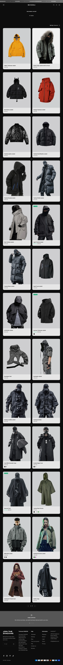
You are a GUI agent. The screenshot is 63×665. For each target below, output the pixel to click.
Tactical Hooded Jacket (9, 198)
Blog (32, 639)
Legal (43, 639)
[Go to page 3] (28, 606)
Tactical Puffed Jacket (38, 198)
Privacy (44, 643)
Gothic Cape (36, 598)
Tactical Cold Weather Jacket (40, 153)
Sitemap (33, 636)
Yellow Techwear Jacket (10, 65)
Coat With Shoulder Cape (10, 463)
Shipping (44, 634)
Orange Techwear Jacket (39, 109)
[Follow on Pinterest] (10, 656)
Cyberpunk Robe (37, 419)
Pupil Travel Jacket (37, 286)
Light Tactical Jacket (38, 242)
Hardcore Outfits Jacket (9, 419)
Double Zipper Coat (38, 463)
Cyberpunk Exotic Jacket (39, 553)
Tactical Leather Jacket (9, 153)
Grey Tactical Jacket (9, 242)
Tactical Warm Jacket (9, 286)
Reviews (33, 648)
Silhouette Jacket (8, 553)
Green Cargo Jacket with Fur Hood (41, 65)
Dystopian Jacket (37, 376)
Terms (43, 641)
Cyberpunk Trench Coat (10, 598)
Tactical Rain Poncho (38, 508)
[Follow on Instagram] (7, 656)
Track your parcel (35, 641)
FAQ (32, 643)
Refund (43, 636)
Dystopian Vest (8, 376)
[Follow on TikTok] (13, 656)
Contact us (33, 646)
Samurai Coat (7, 508)
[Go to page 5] (34, 606)
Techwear (33, 634)
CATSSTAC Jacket (8, 330)
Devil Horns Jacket (8, 109)
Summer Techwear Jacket (39, 330)
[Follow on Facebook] (4, 656)
